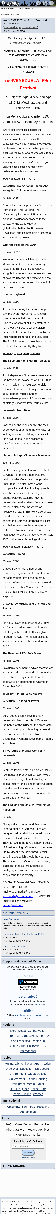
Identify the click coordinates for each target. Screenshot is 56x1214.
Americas (5, 14)
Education (26, 1068)
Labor (40, 1084)
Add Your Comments (15, 913)
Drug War (12, 1068)
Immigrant (18, 1084)
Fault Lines (23, 1134)
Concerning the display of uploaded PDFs (23, 934)
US (43, 1046)
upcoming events (38, 1015)
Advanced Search (28, 1158)
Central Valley (37, 1030)
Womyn (38, 1094)
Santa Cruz (17, 1046)
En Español (42, 1068)
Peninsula (38, 1041)
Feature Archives (38, 1129)
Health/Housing (37, 1079)
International (28, 1051)
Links (36, 1134)
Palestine (43, 1106)
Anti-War (26, 1063)
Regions (8, 1024)
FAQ (8, 1124)
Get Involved (42, 1124)
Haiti (25, 1106)
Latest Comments (10, 919)
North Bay (13, 1035)
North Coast (18, 1030)
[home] (25, 3)
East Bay (15, 14)
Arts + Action (42, 1063)
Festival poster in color (13, 946)
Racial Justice (22, 1094)
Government (17, 1079)
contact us (39, 1004)
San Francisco (20, 1041)
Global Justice (37, 1073)
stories (19, 1015)
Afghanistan (28, 1111)
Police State (38, 1089)
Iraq (32, 1106)
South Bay (43, 1035)
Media (31, 1084)
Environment (17, 1073)
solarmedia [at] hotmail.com (20, 27)
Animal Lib (12, 1063)
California (33, 1046)
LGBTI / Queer (19, 1089)
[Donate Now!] (28, 982)
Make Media (23, 1124)
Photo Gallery (15, 1129)
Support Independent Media (21, 961)
